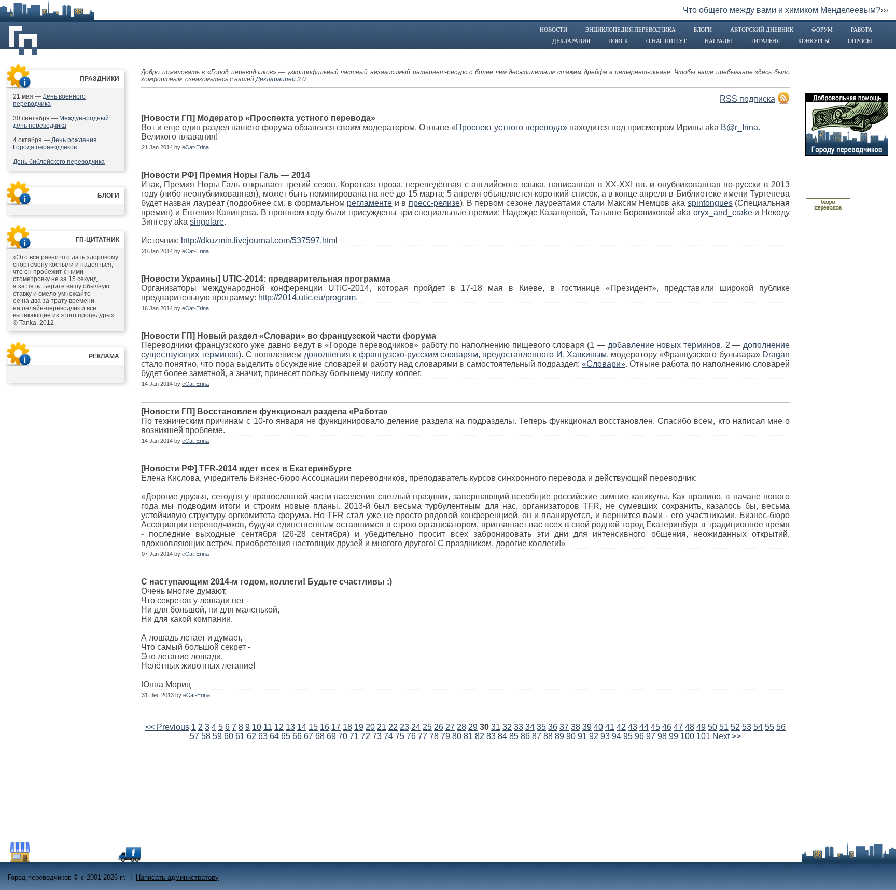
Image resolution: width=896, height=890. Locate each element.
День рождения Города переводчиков (55, 143)
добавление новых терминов (664, 345)
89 (559, 736)
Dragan (776, 354)
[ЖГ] (828, 210)
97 (650, 736)
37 (564, 726)
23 (404, 726)
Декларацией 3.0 (281, 79)
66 (297, 736)
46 (666, 726)
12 (279, 726)
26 (438, 726)
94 (616, 736)
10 (256, 726)
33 (518, 726)
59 (217, 736)
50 (712, 726)
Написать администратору (177, 877)
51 (724, 726)
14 (301, 726)
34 (530, 726)
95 (628, 736)
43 (632, 726)
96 (639, 736)
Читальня (765, 41)
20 (370, 726)
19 (358, 726)
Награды (718, 41)
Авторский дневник (761, 29)
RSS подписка (747, 98)
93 (605, 736)
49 (701, 726)
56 (781, 726)
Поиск (618, 41)
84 (502, 736)
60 (228, 736)
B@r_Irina (739, 127)
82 (479, 736)
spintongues (710, 203)
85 (514, 736)
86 (525, 736)
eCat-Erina (195, 147)
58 (206, 736)
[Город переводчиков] (85, 859)
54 (758, 726)
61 (240, 736)
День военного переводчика (49, 100)
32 (507, 726)
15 (313, 726)
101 (703, 736)
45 (655, 726)
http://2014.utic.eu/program (307, 297)
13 (290, 726)
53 (746, 726)
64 (274, 736)
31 (495, 726)
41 (609, 726)
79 (445, 736)
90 (571, 736)
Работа (861, 29)
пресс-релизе (434, 203)
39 (587, 726)
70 (342, 736)
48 (689, 726)
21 (381, 726)
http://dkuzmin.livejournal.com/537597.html (259, 240)
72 (365, 736)
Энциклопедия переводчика (630, 29)
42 (621, 726)
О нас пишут (666, 41)
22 (393, 726)
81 (468, 736)
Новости (553, 29)
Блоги (703, 29)
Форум (822, 29)
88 (548, 736)
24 (416, 726)
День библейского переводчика (59, 161)
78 (434, 736)
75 (399, 736)
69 (331, 736)
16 (324, 726)
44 (644, 726)
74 (388, 736)
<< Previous (167, 726)
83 (491, 736)
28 (461, 726)
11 (267, 726)
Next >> (726, 736)
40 (598, 726)
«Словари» (603, 363)
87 (536, 736)
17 (336, 726)
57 (194, 736)
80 (456, 736)
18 (347, 726)
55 (769, 726)
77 (422, 736)
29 (473, 726)
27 (450, 726)
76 (411, 736)
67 (308, 736)
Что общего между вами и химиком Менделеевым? (781, 10)
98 (662, 736)
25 (427, 726)
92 (593, 736)
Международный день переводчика (61, 122)
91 (582, 736)
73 (377, 736)
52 (735, 726)
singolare (207, 221)
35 (541, 726)
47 (678, 726)
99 (673, 736)
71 (354, 736)
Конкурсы (814, 41)
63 (263, 736)
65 (285, 736)
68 (320, 736)
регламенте (369, 203)
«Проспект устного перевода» (509, 127)
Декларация (571, 41)
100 (687, 736)
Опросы (860, 41)
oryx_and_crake (722, 212)
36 (552, 726)
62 (251, 736)
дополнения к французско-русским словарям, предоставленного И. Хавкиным (455, 354)
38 (575, 726)
